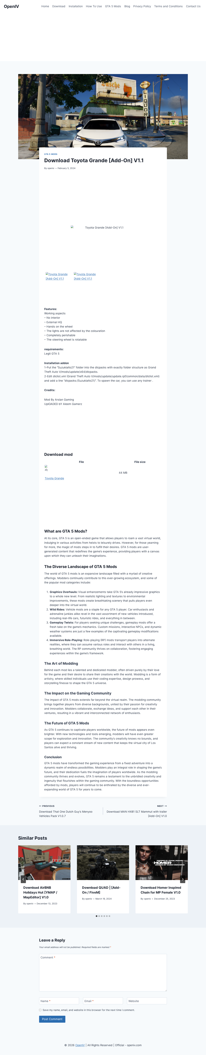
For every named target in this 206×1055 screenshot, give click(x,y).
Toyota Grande (54, 478)
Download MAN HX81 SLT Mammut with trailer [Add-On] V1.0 (137, 811)
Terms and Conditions (168, 6)
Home (45, 6)
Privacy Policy (142, 6)
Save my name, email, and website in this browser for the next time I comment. (89, 1010)
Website (133, 1001)
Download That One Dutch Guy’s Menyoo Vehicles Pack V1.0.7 (65, 811)
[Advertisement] (103, 37)
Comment (48, 957)
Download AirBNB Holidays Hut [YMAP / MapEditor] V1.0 (40, 892)
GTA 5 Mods (113, 6)
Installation (76, 6)
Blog (127, 6)
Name (46, 1001)
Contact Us (193, 6)
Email (89, 1001)
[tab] (96, 916)
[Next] (182, 879)
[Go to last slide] (23, 879)
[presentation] (44, 862)
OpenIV (80, 1045)
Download (58, 6)
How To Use (94, 6)
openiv (50, 168)
